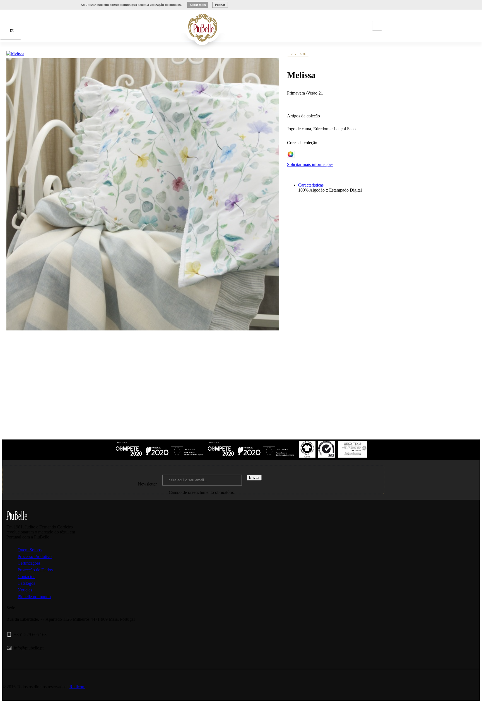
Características (311, 185)
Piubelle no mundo (34, 596)
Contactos (40, 63)
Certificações (29, 563)
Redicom (77, 686)
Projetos (173, 23)
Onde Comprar (32, 63)
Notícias (25, 590)
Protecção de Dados (35, 569)
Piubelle (158, 23)
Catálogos (26, 583)
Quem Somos (30, 549)
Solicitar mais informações (310, 164)
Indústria (165, 23)
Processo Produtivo (35, 556)
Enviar (254, 477)
